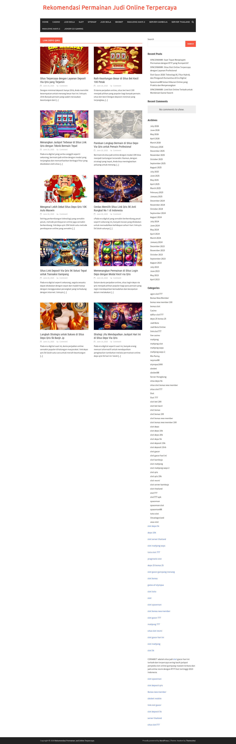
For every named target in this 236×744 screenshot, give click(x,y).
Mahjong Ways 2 (136, 21)
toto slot (154, 513)
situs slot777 (156, 389)
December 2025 (157, 151)
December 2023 (157, 246)
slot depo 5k (156, 439)
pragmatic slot (155, 558)
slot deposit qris (155, 685)
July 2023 (154, 267)
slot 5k (151, 650)
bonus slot (155, 306)
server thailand (155, 718)
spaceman (155, 501)
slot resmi (155, 480)
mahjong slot (156, 343)
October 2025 (156, 159)
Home (45, 21)
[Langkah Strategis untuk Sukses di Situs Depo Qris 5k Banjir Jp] (64, 316)
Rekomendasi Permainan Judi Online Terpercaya (110, 7)
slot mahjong (156, 463)
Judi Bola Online (158, 327)
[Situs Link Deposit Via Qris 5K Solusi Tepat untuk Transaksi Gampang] (64, 252)
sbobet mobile (154, 698)
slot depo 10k (156, 430)
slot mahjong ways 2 (159, 468)
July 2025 (154, 171)
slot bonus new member (161, 418)
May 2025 (154, 180)
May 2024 (154, 229)
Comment (63, 85)
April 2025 (155, 184)
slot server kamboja (159, 484)
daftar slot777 (156, 314)
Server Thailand (181, 21)
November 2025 (157, 155)
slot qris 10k (156, 476)
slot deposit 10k (157, 443)
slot (149, 598)
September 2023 (158, 258)
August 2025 (156, 167)
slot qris (154, 472)
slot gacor (155, 451)
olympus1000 (156, 364)
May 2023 (154, 275)
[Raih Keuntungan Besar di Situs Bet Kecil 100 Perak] (118, 60)
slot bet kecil (156, 405)
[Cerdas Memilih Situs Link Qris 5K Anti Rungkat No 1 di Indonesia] (118, 188)
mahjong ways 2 (51, 28)
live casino (155, 335)
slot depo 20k (156, 434)
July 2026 (154, 126)
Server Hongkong (158, 376)
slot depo (154, 426)
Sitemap (92, 21)
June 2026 (155, 130)
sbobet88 (154, 372)
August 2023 (156, 262)
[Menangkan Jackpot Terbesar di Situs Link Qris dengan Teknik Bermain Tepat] (64, 123)
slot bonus (155, 410)
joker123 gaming (73, 28)
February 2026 (156, 146)
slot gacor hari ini (158, 455)
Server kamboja (158, 21)
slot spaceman (154, 604)
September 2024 (158, 213)
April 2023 (155, 279)
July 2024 (154, 221)
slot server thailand (157, 539)
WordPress (164, 740)
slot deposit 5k (155, 711)
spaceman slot (157, 505)
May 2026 (154, 134)
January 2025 (156, 196)
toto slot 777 (154, 552)
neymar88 (155, 360)
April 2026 (155, 138)
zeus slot (154, 522)
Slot (81, 21)
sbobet (153, 368)
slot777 (153, 492)
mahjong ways (157, 347)
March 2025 (155, 188)
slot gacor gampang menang (161, 571)
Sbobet (119, 21)
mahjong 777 (154, 624)
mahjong (154, 339)
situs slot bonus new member (164, 385)
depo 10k (152, 532)
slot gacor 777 (154, 617)
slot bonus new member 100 (163, 422)
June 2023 (155, 271)
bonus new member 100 (161, 302)
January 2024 (156, 242)
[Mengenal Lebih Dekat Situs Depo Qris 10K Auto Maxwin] (64, 188)
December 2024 (157, 200)
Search (151, 39)
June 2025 (155, 175)
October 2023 (156, 254)
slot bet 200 (155, 401)
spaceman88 (156, 509)
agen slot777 (156, 293)
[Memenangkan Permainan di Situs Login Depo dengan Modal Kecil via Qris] (118, 252)
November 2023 (157, 250)
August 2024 (156, 217)
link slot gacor (154, 705)
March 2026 (155, 142)
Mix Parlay (155, 356)
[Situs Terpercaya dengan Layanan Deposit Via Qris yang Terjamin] (64, 60)
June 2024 (155, 225)
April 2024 (155, 233)
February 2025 (156, 192)
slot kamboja (156, 459)
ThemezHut (190, 740)
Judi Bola (69, 21)
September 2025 (158, 163)
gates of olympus (156, 585)
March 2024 (155, 238)
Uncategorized (157, 517)
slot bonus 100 (157, 414)
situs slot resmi (155, 630)
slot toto (152, 591)
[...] (57, 100)
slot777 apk (155, 497)
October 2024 (156, 208)
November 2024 (157, 204)
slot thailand (156, 488)
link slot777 (155, 331)
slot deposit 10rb (158, 447)
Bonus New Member (159, 298)
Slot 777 (154, 397)
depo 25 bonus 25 (158, 318)
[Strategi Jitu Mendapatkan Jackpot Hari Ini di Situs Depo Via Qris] (118, 316)
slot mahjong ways (156, 545)
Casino (56, 21)
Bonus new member (157, 692)
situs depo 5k (156, 381)
